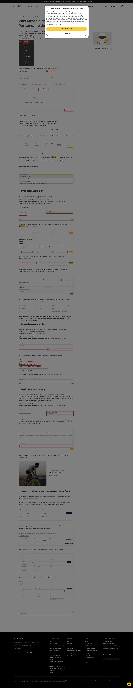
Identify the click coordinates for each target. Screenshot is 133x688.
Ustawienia (66, 33)
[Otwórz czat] (129, 684)
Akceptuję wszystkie (66, 28)
